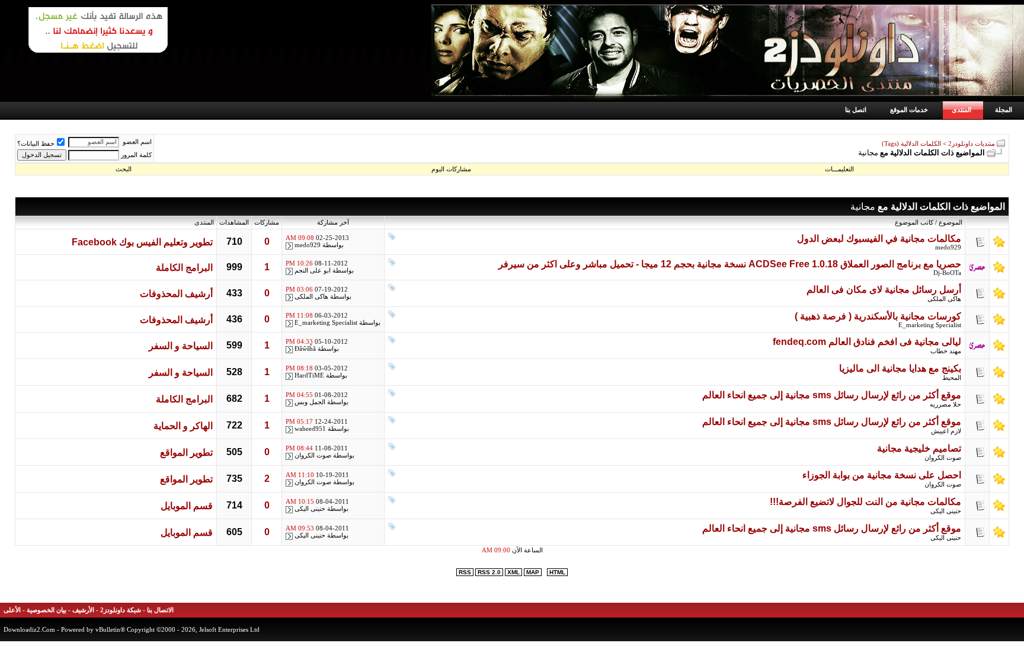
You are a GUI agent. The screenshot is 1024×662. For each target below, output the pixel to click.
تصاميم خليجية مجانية (919, 448)
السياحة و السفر (181, 346)
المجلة (1003, 109)
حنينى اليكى (945, 511)
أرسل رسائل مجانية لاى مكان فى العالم (884, 289)
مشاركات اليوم (451, 168)
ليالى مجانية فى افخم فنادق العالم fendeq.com (867, 342)
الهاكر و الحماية (183, 426)
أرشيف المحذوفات (176, 294)
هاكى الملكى (944, 299)
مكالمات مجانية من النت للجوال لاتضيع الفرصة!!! (865, 502)
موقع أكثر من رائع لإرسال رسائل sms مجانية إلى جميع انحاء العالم (831, 395)
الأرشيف (83, 610)
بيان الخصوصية (46, 610)
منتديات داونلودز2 (971, 143)
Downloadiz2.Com (29, 629)
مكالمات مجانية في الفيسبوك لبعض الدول (879, 239)
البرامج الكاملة (184, 268)
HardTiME (309, 375)
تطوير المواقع (186, 452)
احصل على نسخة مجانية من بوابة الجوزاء (881, 475)
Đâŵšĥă (305, 349)
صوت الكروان (942, 458)
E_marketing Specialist (929, 325)
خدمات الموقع (909, 109)
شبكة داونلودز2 (120, 610)
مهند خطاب (945, 351)
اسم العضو (137, 142)
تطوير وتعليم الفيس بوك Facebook (142, 242)
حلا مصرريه (945, 404)
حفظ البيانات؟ (36, 143)
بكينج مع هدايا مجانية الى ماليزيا (900, 368)
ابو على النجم (313, 270)
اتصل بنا (855, 109)
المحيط (951, 378)
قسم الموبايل (187, 506)
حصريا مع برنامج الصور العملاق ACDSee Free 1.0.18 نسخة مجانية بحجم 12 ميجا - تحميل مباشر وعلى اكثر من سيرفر (729, 264)
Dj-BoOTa (947, 273)
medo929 (948, 247)
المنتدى (961, 109)
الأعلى (12, 610)
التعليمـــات (839, 168)
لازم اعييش (946, 431)
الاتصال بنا (160, 610)
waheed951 (310, 429)
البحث (124, 168)
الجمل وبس (310, 402)
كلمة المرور (136, 155)
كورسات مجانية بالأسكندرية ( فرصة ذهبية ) (878, 316)
